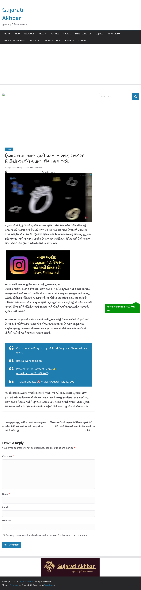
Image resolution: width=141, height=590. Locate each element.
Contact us (84, 40)
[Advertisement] (70, 64)
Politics (55, 33)
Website (6, 520)
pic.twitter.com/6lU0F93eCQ (32, 373)
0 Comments (37, 167)
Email (6, 507)
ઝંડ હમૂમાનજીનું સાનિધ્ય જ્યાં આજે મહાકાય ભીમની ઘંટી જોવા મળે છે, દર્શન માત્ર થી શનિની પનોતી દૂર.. (26, 426)
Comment (8, 456)
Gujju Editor (11, 167)
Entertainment (83, 33)
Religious (29, 33)
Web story (35, 40)
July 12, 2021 (68, 381)
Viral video (114, 33)
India (17, 33)
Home (7, 33)
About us (69, 40)
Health (42, 33)
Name (6, 494)
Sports (67, 33)
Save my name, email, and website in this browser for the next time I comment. (47, 535)
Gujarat (100, 33)
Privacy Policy (52, 40)
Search (135, 96)
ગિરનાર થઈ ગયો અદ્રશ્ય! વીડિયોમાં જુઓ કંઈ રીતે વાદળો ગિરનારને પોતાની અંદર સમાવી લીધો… (71, 426)
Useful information (14, 40)
